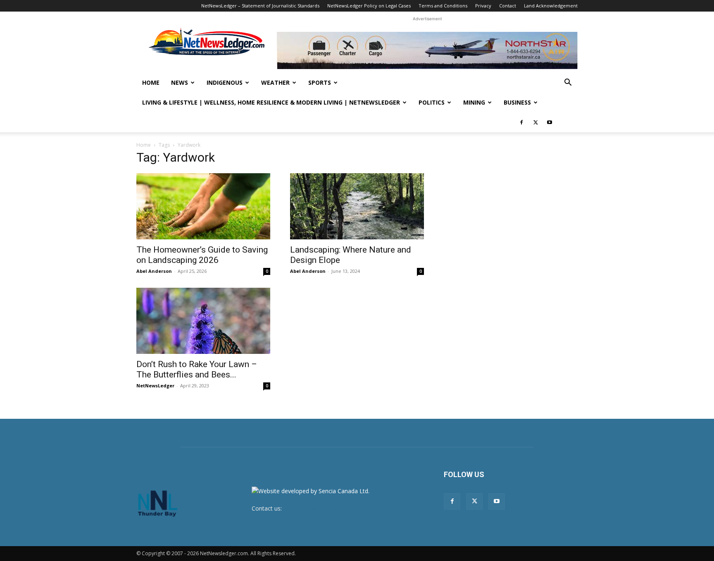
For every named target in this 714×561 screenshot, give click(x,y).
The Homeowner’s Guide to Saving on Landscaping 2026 (202, 255)
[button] (568, 83)
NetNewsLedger (155, 385)
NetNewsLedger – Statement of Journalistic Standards (260, 5)
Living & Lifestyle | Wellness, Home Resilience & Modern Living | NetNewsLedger (271, 102)
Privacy (483, 5)
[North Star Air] (427, 50)
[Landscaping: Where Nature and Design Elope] (357, 206)
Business (517, 102)
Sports (319, 82)
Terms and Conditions (443, 5)
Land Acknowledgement (551, 5)
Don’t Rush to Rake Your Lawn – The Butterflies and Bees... (196, 369)
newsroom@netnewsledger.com (326, 508)
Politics (432, 102)
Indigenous (225, 82)
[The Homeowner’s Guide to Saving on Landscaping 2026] (203, 206)
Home (150, 82)
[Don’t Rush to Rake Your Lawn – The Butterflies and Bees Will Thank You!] (203, 321)
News (179, 82)
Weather (275, 82)
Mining (474, 102)
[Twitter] (535, 122)
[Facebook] (521, 122)
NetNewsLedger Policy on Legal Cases (369, 5)
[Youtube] (549, 122)
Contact (507, 5)
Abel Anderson (154, 271)
